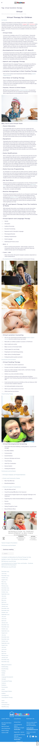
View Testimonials (6, 728)
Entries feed (4, 702)
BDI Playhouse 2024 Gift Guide (9, 567)
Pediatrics (4, 685)
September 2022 (5, 614)
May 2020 (4, 651)
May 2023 (4, 600)
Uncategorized (5, 695)
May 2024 (4, 581)
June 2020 (4, 649)
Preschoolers (5, 687)
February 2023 (5, 604)
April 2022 (4, 620)
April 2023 (4, 602)
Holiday (3, 673)
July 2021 (4, 635)
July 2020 (4, 647)
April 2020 (4, 653)
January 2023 (5, 606)
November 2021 (5, 626)
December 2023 (5, 588)
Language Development (7, 677)
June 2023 (4, 598)
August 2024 (4, 579)
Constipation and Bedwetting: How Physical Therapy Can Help (16, 557)
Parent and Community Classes (11, 478)
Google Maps (17, 729)
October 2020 (5, 641)
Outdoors (4, 683)
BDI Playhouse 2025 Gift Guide (9, 561)
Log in (3, 700)
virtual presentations (24, 90)
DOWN (37, 744)
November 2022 (5, 610)
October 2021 (5, 628)
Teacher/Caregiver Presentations (12, 487)
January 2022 (5, 622)
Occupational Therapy (7, 681)
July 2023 (4, 596)
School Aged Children (7, 691)
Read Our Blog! (5, 730)
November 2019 (5, 661)
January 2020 (5, 657)
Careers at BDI (5, 732)
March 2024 (4, 583)
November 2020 (5, 639)
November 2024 (5, 575)
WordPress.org (5, 706)
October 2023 (5, 592)
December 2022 (5, 608)
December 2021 (5, 624)
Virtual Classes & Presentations (14, 474)
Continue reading (8, 549)
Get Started (4, 20)
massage (4, 679)
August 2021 (4, 633)
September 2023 (5, 594)
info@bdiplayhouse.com (32, 729)
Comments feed (5, 704)
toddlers (4, 693)
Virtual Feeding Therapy (7, 394)
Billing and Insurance (7, 664)
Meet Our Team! (5, 726)
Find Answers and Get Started (9, 359)
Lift (22, 741)
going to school (14, 197)
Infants (3, 675)
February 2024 (5, 585)
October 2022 (5, 612)
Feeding (3, 670)
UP (37, 742)
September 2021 (5, 631)
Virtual (19, 11)
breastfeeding (5, 668)
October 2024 (5, 577)
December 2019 (5, 659)
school (3, 689)
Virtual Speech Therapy (7, 697)
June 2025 (4, 573)
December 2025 (5, 571)
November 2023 (5, 590)
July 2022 (4, 616)
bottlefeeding (5, 666)
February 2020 (5, 655)
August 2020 (5, 645)
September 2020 (5, 643)
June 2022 (4, 618)
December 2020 (5, 637)
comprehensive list (8, 259)
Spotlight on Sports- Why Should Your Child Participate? (15, 559)
